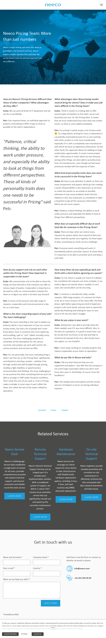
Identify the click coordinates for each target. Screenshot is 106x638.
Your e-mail (9, 568)
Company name (41, 557)
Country (37, 568)
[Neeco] (53, 5)
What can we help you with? (16, 579)
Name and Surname (12, 557)
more (53, 628)
